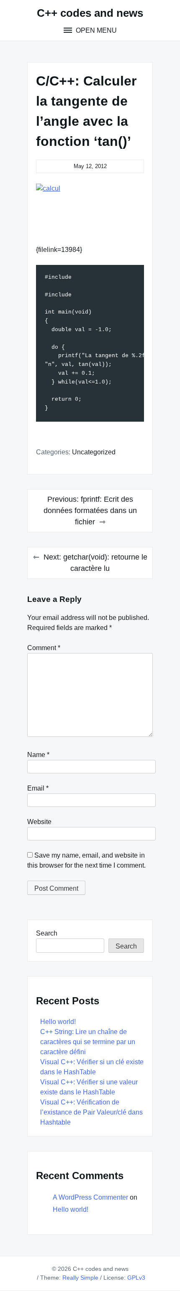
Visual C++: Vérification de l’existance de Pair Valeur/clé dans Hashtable (91, 1112)
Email (38, 788)
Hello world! (58, 1021)
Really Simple (80, 1277)
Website (39, 821)
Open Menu (95, 30)
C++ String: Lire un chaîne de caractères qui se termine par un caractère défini (87, 1041)
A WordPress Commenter (90, 1197)
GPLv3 (136, 1277)
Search (46, 933)
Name (38, 754)
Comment (43, 647)
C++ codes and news (90, 13)
